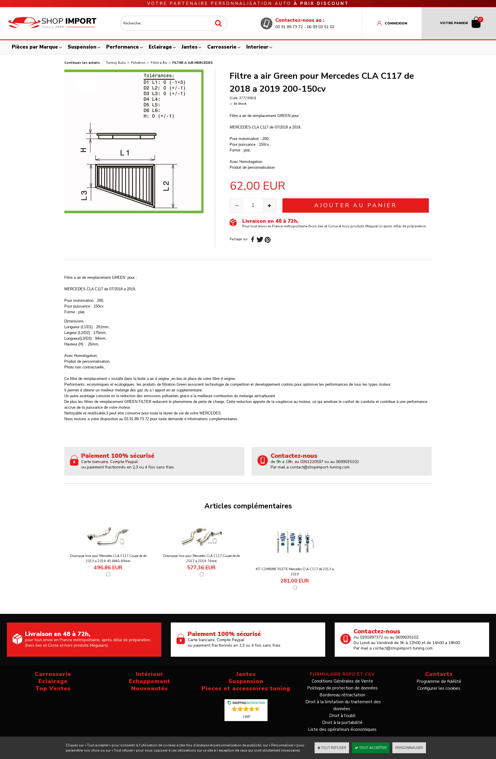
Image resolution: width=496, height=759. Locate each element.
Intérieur (149, 674)
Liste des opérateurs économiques (342, 729)
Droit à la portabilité (342, 722)
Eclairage (160, 47)
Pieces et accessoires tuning (246, 688)
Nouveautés (149, 688)
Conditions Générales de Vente (342, 681)
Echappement (149, 681)
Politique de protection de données (342, 688)
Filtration (138, 62)
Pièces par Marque (35, 47)
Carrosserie (222, 47)
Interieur (257, 47)
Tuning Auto (116, 62)
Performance (122, 47)
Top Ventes (53, 688)
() (246, 716)
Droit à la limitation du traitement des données (343, 705)
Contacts (439, 674)
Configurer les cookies (438, 688)
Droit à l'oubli (342, 715)
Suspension (82, 47)
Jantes (189, 47)
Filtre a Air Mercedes (192, 62)
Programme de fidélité (438, 681)
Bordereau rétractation (342, 695)
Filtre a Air (159, 62)
